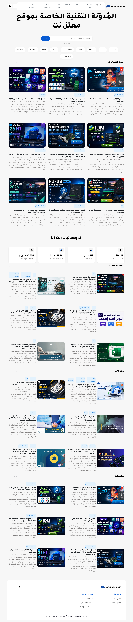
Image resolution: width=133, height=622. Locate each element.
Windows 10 (66, 56)
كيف (122, 206)
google (91, 50)
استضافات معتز (87, 599)
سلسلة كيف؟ (89, 6)
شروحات (77, 5)
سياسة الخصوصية (47, 6)
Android (113, 50)
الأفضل (80, 50)
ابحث (45, 38)
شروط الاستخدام (32, 6)
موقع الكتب (117, 599)
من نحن (58, 6)
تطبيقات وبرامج (119, 94)
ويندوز (54, 50)
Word (44, 50)
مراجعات (67, 5)
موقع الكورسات (115, 603)
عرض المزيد (13, 63)
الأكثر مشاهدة (28, 275)
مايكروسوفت (67, 50)
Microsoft (20, 50)
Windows (33, 50)
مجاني (102, 50)
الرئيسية (99, 5)
